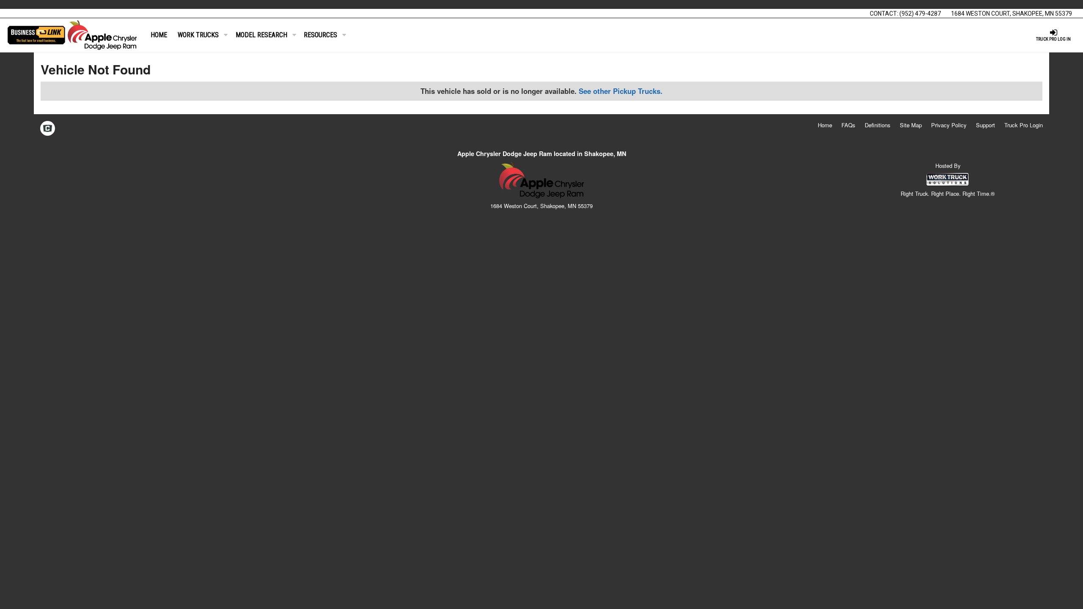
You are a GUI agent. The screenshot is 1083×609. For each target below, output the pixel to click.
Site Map (911, 125)
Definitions (878, 125)
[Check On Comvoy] (47, 129)
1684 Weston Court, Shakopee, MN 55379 (1011, 13)
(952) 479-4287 (920, 13)
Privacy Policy (949, 125)
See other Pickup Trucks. (620, 91)
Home (159, 35)
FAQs (848, 125)
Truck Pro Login (1023, 125)
